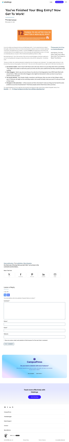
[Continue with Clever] (8, 295)
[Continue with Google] (5, 295)
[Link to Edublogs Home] (6, 2)
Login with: (6, 291)
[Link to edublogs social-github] (13, 407)
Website (6, 334)
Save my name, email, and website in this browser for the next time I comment (26, 340)
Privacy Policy (26, 440)
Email (6, 327)
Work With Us (7, 430)
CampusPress (7, 412)
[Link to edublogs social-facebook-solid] (5, 407)
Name (6, 321)
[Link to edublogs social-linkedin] (10, 407)
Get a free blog (59, 2)
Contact (6, 425)
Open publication (8, 263)
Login (51, 2)
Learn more (38, 373)
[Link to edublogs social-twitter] (7, 407)
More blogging (28, 263)
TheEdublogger (8, 416)
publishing (20, 263)
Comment (7, 301)
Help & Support (7, 421)
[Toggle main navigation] (66, 2)
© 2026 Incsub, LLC (8, 440)
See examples (31, 373)
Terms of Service (42, 440)
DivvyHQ (6, 89)
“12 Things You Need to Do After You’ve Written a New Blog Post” (28, 89)
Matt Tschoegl (12, 20)
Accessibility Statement (60, 440)
